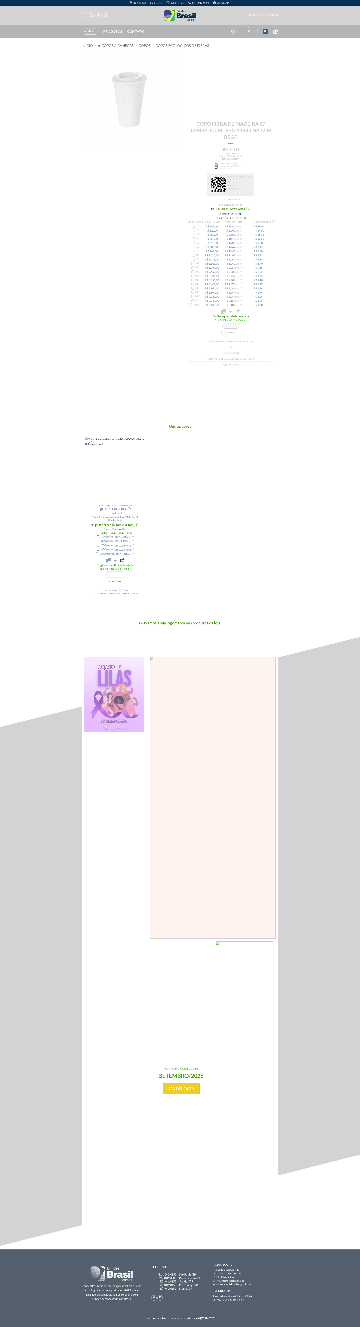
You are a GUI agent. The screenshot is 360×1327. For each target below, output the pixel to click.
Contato (135, 31)
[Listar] (230, 347)
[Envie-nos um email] (105, 15)
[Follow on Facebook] (85, 15)
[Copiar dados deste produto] (223, 311)
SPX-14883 (233, 364)
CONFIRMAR (230, 332)
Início (87, 46)
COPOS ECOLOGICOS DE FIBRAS (182, 46)
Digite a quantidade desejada (231, 318)
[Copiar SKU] (102, 509)
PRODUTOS (112, 31)
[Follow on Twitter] (98, 15)
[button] (263, 15)
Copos (145, 46)
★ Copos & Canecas (116, 46)
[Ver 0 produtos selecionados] (265, 31)
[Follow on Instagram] (92, 15)
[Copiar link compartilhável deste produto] (237, 311)
